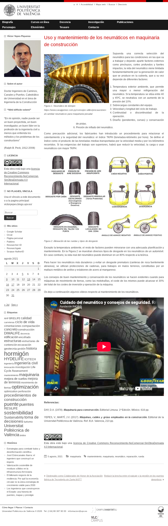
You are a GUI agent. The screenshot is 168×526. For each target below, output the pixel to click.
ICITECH (30, 359)
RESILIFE (11, 408)
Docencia (65, 22)
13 (28, 279)
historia (31, 348)
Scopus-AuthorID (15, 251)
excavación (24, 344)
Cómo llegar (7, 507)
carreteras (9, 322)
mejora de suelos (15, 378)
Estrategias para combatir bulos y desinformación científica (23, 450)
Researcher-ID (14, 245)
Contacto (93, 27)
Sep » (14, 304)
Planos (19, 507)
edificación (11, 337)
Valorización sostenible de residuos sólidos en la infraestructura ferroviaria (19, 468)
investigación (22, 367)
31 (12, 295)
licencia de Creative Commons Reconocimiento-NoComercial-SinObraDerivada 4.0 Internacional (22, 176)
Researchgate (14, 248)
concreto (10, 329)
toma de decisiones (21, 419)
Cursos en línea (40, 22)
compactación (31, 325)
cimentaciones (12, 325)
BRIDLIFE (14, 318)
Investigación (96, 22)
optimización (25, 387)
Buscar (112, 4)
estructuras (13, 341)
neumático (120, 456)
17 (12, 284)
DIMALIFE (12, 333)
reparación (131, 456)
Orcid (9, 235)
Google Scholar (14, 231)
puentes (26, 404)
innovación (9, 367)
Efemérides (37, 27)
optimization (11, 391)
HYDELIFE (14, 359)
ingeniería (9, 363)
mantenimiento (94, 456)
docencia (25, 333)
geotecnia (10, 348)
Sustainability (14, 417)
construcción (26, 329)
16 (7, 284)
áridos (23, 435)
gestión (21, 348)
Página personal (15, 238)
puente (11, 404)
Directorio (122, 4)
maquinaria (75, 456)
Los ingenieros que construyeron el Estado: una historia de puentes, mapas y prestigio (23, 491)
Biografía (7, 22)
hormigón (16, 353)
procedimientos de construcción (20, 397)
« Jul (6, 304)
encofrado (25, 337)
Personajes (9, 27)
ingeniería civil (26, 363)
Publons (11, 241)
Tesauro (64, 27)
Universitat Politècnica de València (16, 430)
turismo (28, 421)
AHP (6, 318)
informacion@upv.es (77, 511)
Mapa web (101, 4)
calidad (26, 318)
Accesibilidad (87, 4)
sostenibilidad (18, 412)
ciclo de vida (24, 322)
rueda (141, 456)
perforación (24, 391)
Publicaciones (125, 22)
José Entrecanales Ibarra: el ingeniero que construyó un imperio (21, 458)
